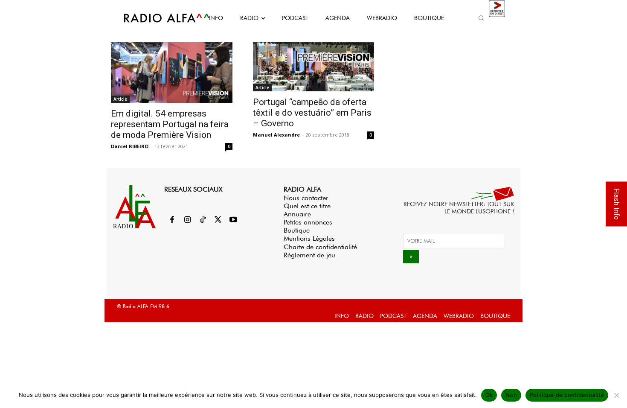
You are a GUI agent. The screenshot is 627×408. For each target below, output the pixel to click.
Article (120, 99)
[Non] (616, 395)
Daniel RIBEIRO (129, 146)
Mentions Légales (309, 238)
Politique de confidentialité (567, 394)
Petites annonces (308, 222)
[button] (481, 18)
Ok (489, 394)
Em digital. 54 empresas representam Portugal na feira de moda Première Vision (170, 124)
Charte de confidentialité (320, 247)
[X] (218, 220)
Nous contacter (306, 198)
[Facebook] (172, 220)
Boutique (297, 230)
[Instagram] (187, 220)
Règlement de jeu (309, 255)
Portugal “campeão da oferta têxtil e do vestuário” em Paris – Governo (312, 112)
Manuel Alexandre (276, 134)
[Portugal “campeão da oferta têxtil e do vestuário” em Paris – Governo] (313, 66)
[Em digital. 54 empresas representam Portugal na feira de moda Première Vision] (171, 72)
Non (511, 394)
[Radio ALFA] (157, 18)
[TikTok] (202, 220)
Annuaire (297, 214)
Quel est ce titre (307, 206)
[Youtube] (233, 220)
